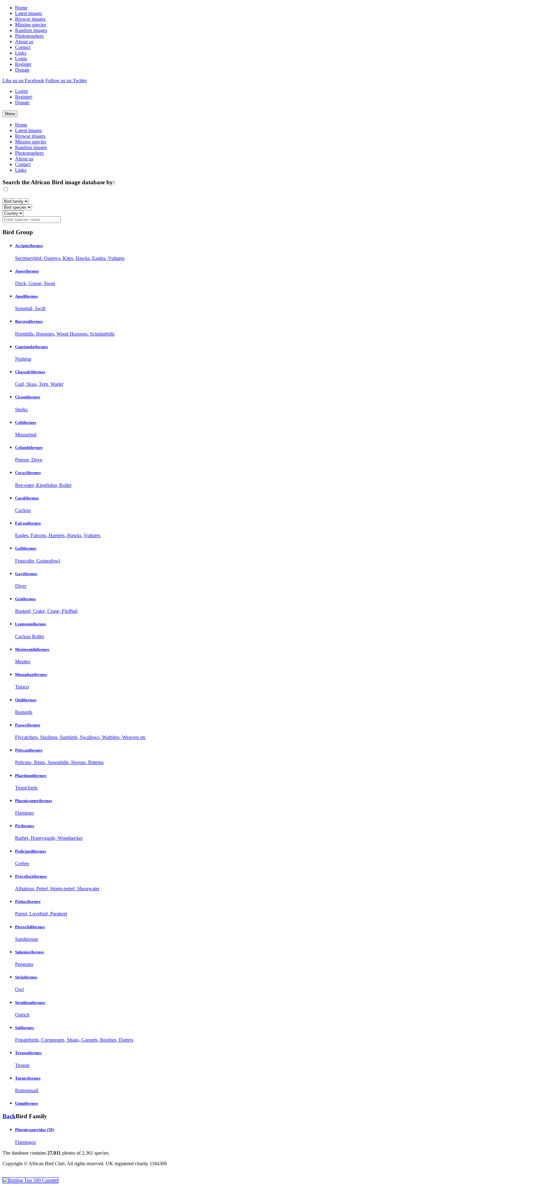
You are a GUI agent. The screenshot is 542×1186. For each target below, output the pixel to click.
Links (20, 53)
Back (9, 1116)
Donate (22, 70)
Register (23, 64)
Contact (22, 47)
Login (21, 58)
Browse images (30, 19)
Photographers (29, 36)
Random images (31, 30)
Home (21, 7)
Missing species (30, 24)
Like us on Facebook (23, 80)
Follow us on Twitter (66, 80)
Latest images (28, 13)
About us (24, 41)
